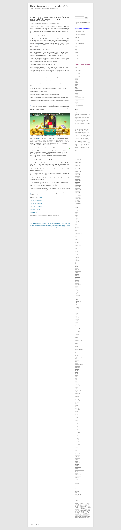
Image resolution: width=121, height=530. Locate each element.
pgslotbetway (77, 100)
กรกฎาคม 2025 (78, 177)
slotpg (76, 87)
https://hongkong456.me (79, 56)
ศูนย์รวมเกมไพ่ (77, 420)
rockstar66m (77, 335)
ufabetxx (76, 382)
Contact (42, 12)
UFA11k (76, 373)
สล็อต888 (76, 78)
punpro (76, 325)
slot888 (37, 44)
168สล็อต (76, 503)
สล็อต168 (76, 55)
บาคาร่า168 (77, 41)
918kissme (77, 222)
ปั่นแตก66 (76, 405)
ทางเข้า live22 (77, 393)
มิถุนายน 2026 (77, 161)
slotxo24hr (77, 360)
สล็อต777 (76, 427)
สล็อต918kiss (77, 432)
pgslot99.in (77, 317)
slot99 (76, 72)
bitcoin (76, 237)
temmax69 (77, 370)
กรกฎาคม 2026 (78, 159)
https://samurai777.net (79, 97)
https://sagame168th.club (80, 34)
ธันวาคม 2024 (77, 188)
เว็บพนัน (76, 465)
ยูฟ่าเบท (76, 417)
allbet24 (76, 93)
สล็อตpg (76, 435)
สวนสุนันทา (77, 446)
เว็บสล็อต (76, 468)
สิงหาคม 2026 (77, 158)
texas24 (76, 372)
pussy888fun (78, 510)
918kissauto (77, 221)
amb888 (76, 231)
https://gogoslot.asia (79, 105)
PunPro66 (77, 326)
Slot (75, 352)
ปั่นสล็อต (76, 403)
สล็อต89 (76, 430)
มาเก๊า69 (76, 414)
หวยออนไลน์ (77, 452)
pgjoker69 (77, 308)
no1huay (76, 293)
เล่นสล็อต (76, 461)
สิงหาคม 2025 (77, 176)
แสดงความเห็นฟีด (78, 494)
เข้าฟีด (76, 492)
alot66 (76, 228)
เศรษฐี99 (76, 471)
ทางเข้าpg (77, 396)
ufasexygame (77, 384)
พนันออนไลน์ (77, 409)
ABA (76, 224)
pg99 (76, 46)
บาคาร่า (76, 84)
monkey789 (77, 292)
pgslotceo (77, 319)
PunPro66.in (77, 328)
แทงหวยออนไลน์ (78, 476)
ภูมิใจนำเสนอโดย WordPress (35, 524)
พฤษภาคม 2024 (78, 198)
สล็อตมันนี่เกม (77, 440)
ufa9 (76, 381)
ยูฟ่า (76, 415)
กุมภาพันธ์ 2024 (78, 203)
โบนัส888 (49, 215)
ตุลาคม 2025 (77, 173)
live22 (76, 49)
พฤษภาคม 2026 (78, 162)
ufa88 (76, 378)
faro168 (76, 251)
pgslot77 (76, 44)
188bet (76, 212)
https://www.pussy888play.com (81, 38)
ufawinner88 (77, 385)
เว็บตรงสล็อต (77, 462)
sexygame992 (77, 351)
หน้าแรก (31, 12)
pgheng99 (77, 509)
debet (76, 248)
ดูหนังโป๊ (76, 88)
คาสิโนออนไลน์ (78, 390)
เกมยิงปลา (77, 456)
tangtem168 (77, 367)
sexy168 (76, 346)
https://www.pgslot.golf (79, 43)
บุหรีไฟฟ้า (77, 402)
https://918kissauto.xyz (79, 31)
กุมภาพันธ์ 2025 (78, 185)
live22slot (77, 280)
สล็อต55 (76, 424)
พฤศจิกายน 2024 (78, 189)
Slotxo (76, 358)
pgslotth (76, 322)
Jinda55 (76, 266)
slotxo (76, 85)
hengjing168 (77, 260)
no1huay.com (77, 295)
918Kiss (76, 218)
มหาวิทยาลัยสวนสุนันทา (79, 412)
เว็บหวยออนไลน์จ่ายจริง (79, 470)
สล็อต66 (76, 58)
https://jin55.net (78, 70)
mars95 (76, 290)
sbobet (76, 343)
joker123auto (77, 269)
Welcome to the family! (51, 12)
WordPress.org (78, 495)
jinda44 (76, 75)
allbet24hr (77, 227)
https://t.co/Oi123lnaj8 (35, 209)
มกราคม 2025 (77, 186)
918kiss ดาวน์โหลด (78, 219)
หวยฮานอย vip (77, 455)
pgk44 (76, 310)
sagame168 (77, 338)
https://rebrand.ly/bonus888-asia (37, 203)
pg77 (76, 302)
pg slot (76, 94)
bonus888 (40, 215)
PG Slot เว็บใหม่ (78, 301)
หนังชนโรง (77, 32)
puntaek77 (77, 332)
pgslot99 (76, 316)
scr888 (76, 345)
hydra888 (77, 262)
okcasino (76, 296)
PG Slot (76, 299)
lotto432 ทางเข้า (78, 284)
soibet (76, 361)
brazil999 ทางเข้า (78, 243)
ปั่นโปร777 (77, 408)
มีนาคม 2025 (77, 183)
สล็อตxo (76, 437)
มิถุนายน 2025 (77, 179)
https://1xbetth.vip (78, 90)
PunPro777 (77, 329)
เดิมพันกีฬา (77, 459)
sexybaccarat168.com (79, 349)
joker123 (76, 35)
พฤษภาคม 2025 (78, 180)
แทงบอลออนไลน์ (78, 474)
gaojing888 (77, 257)
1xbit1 (76, 216)
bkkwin (76, 239)
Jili (75, 263)
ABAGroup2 (77, 225)
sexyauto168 (77, 348)
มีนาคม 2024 (77, 201)
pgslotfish (77, 320)
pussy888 (77, 40)
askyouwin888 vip (78, 233)
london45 (77, 283)
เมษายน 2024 (77, 200)
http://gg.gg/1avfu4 (34, 212)
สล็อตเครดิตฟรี (77, 443)
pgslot (76, 81)
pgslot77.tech (77, 314)
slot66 (78, 511)
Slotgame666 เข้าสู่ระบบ (79, 357)
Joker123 (76, 268)
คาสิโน (76, 388)
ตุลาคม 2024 (77, 191)
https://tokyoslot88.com (79, 99)
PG (75, 298)
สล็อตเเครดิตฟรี (83, 517)
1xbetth (76, 215)
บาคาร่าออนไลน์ (78, 400)
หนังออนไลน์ (77, 449)
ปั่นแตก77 (76, 406)
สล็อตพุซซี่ (77, 438)
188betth (76, 213)
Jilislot (76, 265)
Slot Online (77, 354)
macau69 (76, 289)
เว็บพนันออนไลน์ (78, 467)
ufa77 (76, 376)
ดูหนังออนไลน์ (77, 37)
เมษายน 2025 (77, 182)
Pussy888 (77, 334)
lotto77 (76, 286)
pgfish (76, 305)
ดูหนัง (76, 50)
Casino (76, 247)
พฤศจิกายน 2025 (78, 171)
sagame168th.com (78, 340)
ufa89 (76, 379)
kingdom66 (77, 275)
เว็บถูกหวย (77, 464)
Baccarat (76, 234)
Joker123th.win (78, 271)
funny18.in (77, 256)
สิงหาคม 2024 (77, 194)
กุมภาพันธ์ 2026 (78, 167)
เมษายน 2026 (77, 164)
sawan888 (77, 342)
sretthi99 (76, 363)
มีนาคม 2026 (77, 165)
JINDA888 (76, 79)
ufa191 (76, 375)
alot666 (76, 230)
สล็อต (76, 421)
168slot (76, 210)
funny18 (76, 254)
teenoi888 (77, 369)
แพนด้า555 (77, 477)
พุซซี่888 (76, 82)
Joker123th (77, 507)
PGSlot (76, 311)
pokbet (76, 323)
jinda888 (82, 506)
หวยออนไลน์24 (77, 453)
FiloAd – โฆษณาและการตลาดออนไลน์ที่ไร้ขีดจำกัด (49, 6)
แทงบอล (76, 473)
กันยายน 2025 (77, 174)
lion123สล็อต (77, 277)
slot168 (76, 69)
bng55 (76, 240)
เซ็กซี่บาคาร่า (77, 458)
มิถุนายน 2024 (77, 197)
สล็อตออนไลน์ (77, 441)
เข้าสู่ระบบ (77, 491)
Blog (37, 12)
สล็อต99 (76, 433)
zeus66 (76, 387)
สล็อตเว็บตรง (77, 73)
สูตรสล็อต (76, 447)
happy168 (77, 259)
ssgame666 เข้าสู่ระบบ (79, 364)
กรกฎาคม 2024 (78, 195)
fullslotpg (76, 47)
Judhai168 (77, 274)
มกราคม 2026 (77, 168)
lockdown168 (77, 281)
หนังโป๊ (76, 450)
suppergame (77, 366)
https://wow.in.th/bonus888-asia (37, 206)
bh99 (76, 236)
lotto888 (76, 287)
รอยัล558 (76, 418)
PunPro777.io (77, 331)
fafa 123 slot (77, 250)
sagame (76, 337)
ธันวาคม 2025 (77, 170)
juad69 (76, 272)
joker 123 (76, 96)
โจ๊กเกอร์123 (77, 479)
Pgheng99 (77, 307)
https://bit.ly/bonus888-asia (36, 200)
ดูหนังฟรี (76, 52)
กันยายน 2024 (77, 192)
